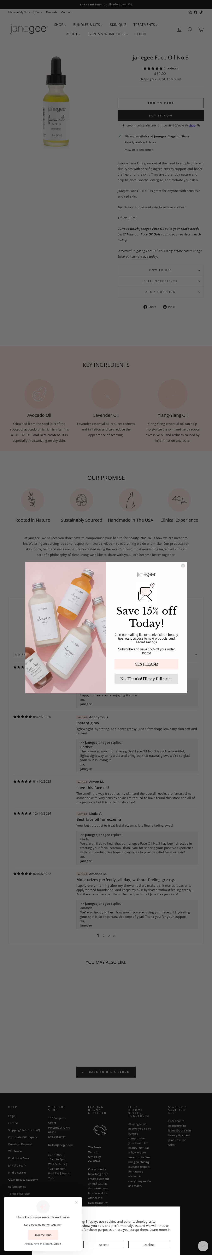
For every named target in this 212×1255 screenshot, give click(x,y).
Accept (104, 1245)
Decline (149, 1245)
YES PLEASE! (146, 664)
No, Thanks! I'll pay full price (146, 679)
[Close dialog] (183, 566)
